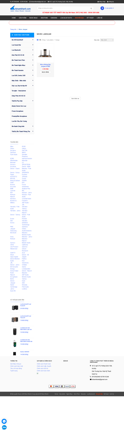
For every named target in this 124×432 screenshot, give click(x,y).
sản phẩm (109, 8)
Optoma (24, 247)
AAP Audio (25, 275)
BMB (11, 188)
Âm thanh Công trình (18, 126)
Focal (24, 184)
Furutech (25, 201)
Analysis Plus (26, 188)
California (25, 245)
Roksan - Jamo (27, 192)
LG (23, 162)
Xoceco (12, 164)
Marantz (24, 273)
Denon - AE (25, 255)
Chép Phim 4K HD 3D (18, 96)
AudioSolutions (26, 231)
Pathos (24, 259)
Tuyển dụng (13, 371)
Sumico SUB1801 (24, 351)
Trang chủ (13, 29)
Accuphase (13, 277)
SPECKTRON (26, 164)
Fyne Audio (13, 154)
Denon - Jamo (14, 265)
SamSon (13, 152)
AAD (23, 283)
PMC (11, 227)
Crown (24, 178)
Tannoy (24, 279)
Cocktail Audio (26, 199)
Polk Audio (25, 287)
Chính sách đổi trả (42, 368)
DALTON (24, 150)
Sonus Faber (14, 271)
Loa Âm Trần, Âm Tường (19, 121)
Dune (23, 281)
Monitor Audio (26, 277)
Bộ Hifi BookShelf (17, 40)
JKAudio (24, 176)
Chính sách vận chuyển (44, 366)
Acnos (12, 223)
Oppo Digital (14, 257)
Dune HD (13, 291)
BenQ (12, 279)
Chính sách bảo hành (43, 371)
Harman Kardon (27, 158)
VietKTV (12, 253)
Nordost (13, 199)
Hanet (12, 285)
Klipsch (12, 275)
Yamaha (24, 221)
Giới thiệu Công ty (15, 364)
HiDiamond (13, 249)
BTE (23, 182)
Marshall (24, 160)
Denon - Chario (15, 168)
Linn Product (14, 247)
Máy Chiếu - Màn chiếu (19, 80)
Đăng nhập (102, 1)
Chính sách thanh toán (44, 364)
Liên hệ (99, 18)
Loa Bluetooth (66, 18)
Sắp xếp (96, 40)
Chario (24, 229)
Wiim (11, 146)
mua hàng (45, 72)
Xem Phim (44, 18)
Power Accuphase (17, 111)
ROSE (24, 146)
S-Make (24, 265)
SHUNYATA (25, 172)
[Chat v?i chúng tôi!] (4, 421)
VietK (12, 182)
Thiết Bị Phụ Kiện (17, 101)
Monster (13, 162)
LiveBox (24, 289)
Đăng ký (111, 1)
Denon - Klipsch (27, 271)
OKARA (24, 180)
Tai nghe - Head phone (19, 91)
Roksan (12, 239)
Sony (12, 237)
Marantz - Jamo (27, 237)
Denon (12, 281)
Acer (23, 253)
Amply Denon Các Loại (19, 106)
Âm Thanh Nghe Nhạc (18, 65)
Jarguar (12, 283)
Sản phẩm (22, 18)
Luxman (12, 190)
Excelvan (13, 166)
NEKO (24, 152)
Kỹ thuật (90, 18)
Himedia (24, 285)
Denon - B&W (26, 166)
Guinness (25, 227)
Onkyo (24, 148)
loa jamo (13, 150)
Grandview (25, 186)
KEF (11, 192)
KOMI (12, 158)
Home (14, 18)
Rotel (12, 273)
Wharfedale (14, 160)
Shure (12, 255)
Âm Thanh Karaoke (17, 70)
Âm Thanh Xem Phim (18, 60)
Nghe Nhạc (33, 18)
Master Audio (26, 243)
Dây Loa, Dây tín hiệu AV (19, 86)
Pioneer (24, 219)
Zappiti (24, 257)
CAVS (12, 245)
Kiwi (23, 261)
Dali (11, 221)
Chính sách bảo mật (16, 366)
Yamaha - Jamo (15, 211)
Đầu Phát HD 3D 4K (18, 55)
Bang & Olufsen (15, 180)
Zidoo (12, 148)
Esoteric (24, 174)
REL (23, 190)
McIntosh (13, 233)
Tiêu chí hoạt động (16, 368)
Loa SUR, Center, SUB (18, 75)
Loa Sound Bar (16, 45)
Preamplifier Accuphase (19, 116)
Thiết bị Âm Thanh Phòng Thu (21, 131)
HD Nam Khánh (44, 394)
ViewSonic (25, 263)
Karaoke (54, 18)
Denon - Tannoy (15, 215)
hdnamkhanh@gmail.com (38, 1)
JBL (11, 263)
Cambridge (13, 287)
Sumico (12, 243)
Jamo (12, 289)
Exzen (12, 219)
